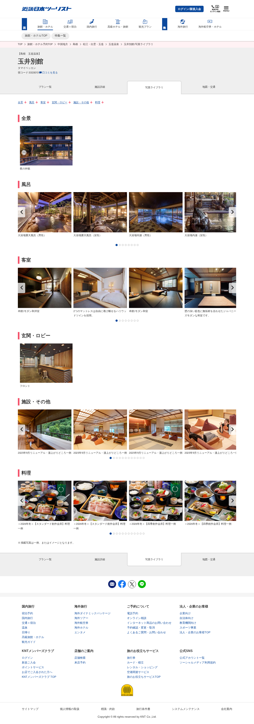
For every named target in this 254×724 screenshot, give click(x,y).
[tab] (45, 87)
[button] (189, 9)
